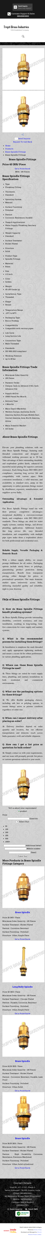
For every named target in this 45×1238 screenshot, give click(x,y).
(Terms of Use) (38, 1229)
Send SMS (33, 1209)
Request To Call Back (22, 142)
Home (7, 145)
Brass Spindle (22, 912)
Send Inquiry (24, 138)
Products (9, 148)
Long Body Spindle (22, 986)
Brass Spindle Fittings (15, 152)
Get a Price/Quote (22, 168)
